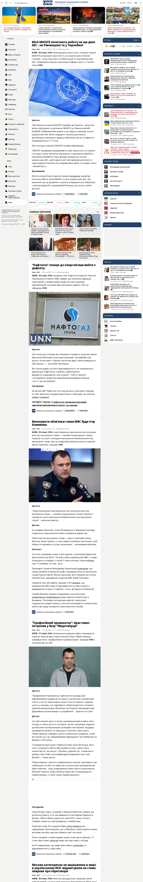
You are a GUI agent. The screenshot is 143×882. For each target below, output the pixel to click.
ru (141, 3)
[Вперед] (140, 21)
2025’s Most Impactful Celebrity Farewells (88, 230)
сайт (50, 642)
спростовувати (73, 826)
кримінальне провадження (46, 597)
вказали (76, 582)
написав (54, 840)
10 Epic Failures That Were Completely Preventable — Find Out (64, 254)
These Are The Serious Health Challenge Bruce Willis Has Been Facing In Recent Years (40, 231)
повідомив (82, 568)
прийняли (78, 845)
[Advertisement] (122, 243)
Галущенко (74, 176)
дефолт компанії (40, 397)
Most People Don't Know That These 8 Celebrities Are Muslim (40, 254)
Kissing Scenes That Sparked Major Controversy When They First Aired (88, 255)
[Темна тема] (10, 3)
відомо (90, 560)
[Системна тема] (6, 3)
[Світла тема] (2, 3)
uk (136, 3)
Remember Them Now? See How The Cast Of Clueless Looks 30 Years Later (64, 231)
